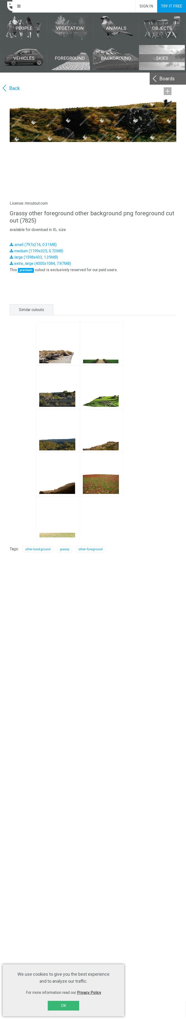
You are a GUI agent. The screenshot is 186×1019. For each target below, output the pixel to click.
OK (63, 1005)
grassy (64, 549)
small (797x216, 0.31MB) (35, 244)
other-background (38, 549)
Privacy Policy (89, 992)
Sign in (146, 6)
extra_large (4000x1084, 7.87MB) (42, 263)
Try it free (171, 6)
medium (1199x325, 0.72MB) (38, 251)
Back (14, 88)
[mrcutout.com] (6, 6)
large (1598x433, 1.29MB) (35, 257)
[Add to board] (167, 91)
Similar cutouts (31, 309)
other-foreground (90, 549)
